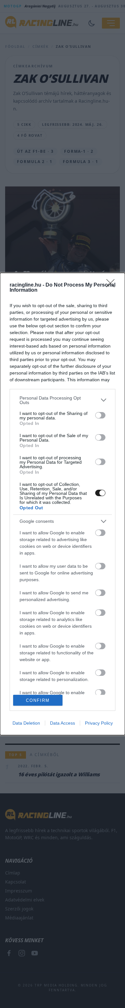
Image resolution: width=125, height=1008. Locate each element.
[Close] (112, 285)
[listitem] (62, 400)
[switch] (100, 415)
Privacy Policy (99, 723)
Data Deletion (26, 723)
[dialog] (62, 504)
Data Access (62, 723)
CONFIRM (38, 700)
